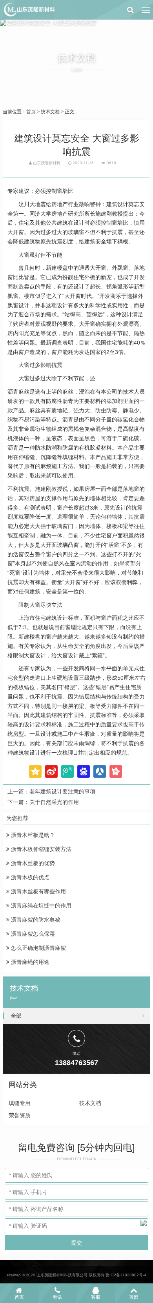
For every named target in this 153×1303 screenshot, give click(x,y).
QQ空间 (35, 771)
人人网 (99, 771)
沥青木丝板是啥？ (32, 835)
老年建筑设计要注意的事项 (62, 791)
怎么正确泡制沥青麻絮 (37, 948)
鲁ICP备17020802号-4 (126, 1275)
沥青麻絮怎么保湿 (32, 934)
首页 (31, 111)
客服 (95, 1297)
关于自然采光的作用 (54, 802)
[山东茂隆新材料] (29, 10)
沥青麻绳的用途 (29, 962)
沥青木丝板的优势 (32, 863)
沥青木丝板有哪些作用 (37, 891)
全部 (16, 1016)
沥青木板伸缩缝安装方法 (40, 849)
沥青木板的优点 (29, 877)
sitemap (14, 1275)
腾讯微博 (67, 771)
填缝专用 (20, 1103)
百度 (83, 771)
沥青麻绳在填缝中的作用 (40, 905)
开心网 (115, 771)
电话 (57, 1297)
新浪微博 (51, 771)
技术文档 (50, 111)
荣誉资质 (20, 1115)
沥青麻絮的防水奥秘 (34, 919)
